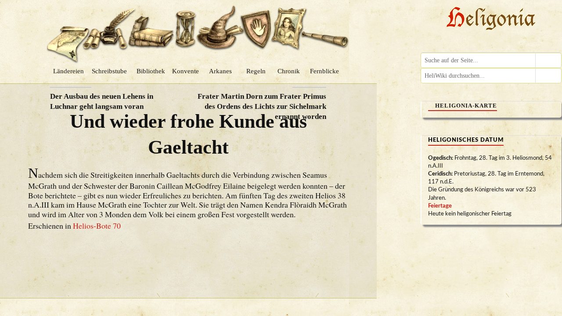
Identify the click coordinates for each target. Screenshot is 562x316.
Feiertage (440, 206)
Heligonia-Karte (466, 105)
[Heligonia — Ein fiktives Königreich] (491, 19)
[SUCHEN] (548, 60)
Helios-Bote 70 (97, 225)
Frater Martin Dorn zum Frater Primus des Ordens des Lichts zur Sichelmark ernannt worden (262, 106)
